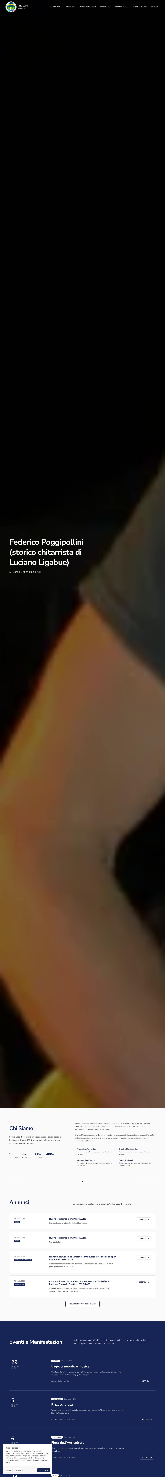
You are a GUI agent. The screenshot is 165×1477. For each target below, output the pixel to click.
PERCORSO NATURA (121, 7)
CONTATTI (154, 7)
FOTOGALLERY (105, 7)
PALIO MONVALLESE (140, 7)
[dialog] (27, 1459)
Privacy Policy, (37, 1460)
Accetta (18, 1470)
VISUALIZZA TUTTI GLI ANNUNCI (82, 1304)
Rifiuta (8, 1470)
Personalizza (43, 1470)
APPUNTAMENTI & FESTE (87, 7)
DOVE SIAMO (70, 7)
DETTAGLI (142, 1219)
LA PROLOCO (55, 7)
